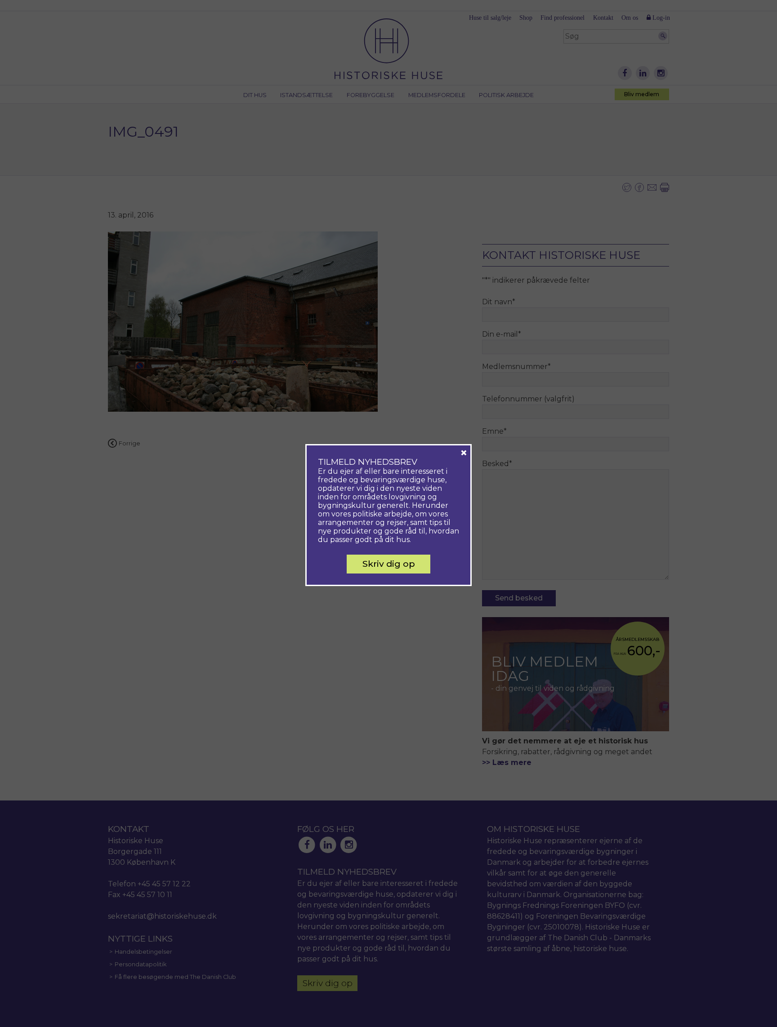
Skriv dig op (388, 563)
